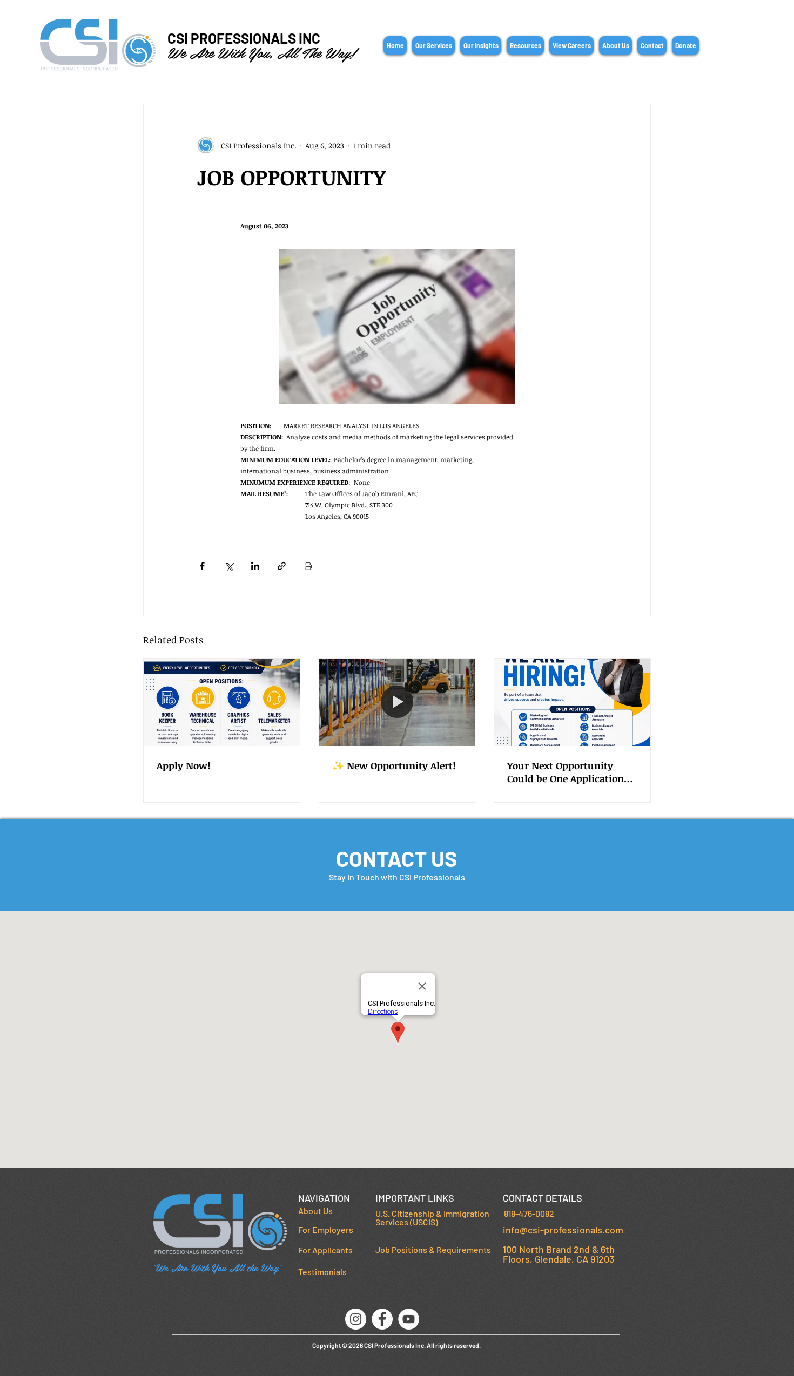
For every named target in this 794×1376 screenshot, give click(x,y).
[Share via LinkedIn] (255, 566)
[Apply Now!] (222, 702)
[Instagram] (355, 1319)
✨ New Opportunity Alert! (394, 765)
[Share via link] (282, 566)
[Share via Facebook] (202, 566)
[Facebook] (382, 1319)
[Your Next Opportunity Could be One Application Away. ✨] (572, 702)
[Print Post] (308, 566)
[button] (433, 45)
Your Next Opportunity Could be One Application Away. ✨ (565, 772)
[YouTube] (408, 1319)
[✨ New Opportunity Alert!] (397, 702)
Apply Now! (184, 765)
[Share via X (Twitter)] (229, 566)
